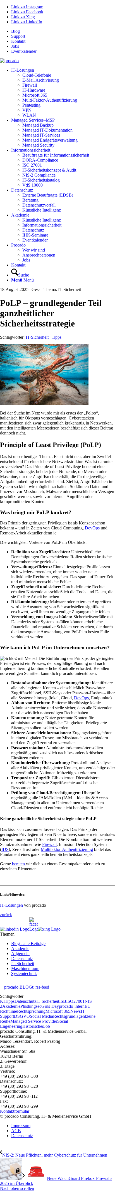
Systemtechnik (24, 973)
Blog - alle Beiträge (28, 943)
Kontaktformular (14, 1111)
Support (18, 36)
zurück (6, 914)
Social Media (41, 1016)
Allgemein (20, 953)
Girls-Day (50, 1006)
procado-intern (72, 1006)
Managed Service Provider (33, 1021)
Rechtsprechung (31, 1011)
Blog (15, 31)
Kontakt (18, 41)
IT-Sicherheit (37, 337)
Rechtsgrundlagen (69, 1016)
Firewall (49, 844)
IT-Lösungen (11, 905)
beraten (19, 863)
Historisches (33, 1026)
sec (38, 1006)
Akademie (20, 948)
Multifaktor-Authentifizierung (67, 849)
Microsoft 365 (57, 1011)
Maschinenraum (25, 968)
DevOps (92, 528)
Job (47, 1026)
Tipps (56, 337)
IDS (5, 849)
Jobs (15, 46)
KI (2, 1001)
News (75, 1011)
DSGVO (22, 1016)
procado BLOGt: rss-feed (26, 987)
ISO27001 (75, 1001)
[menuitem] (63, 31)
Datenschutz (22, 958)
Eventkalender (24, 51)
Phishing (28, 1006)
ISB (62, 1001)
